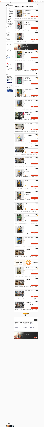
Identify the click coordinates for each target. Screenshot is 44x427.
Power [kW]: (7, 49)
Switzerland (9, 64)
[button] (43, 1)
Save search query (26, 313)
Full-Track (16, 323)
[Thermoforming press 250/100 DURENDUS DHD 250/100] (19, 115)
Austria (9, 63)
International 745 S (25, 326)
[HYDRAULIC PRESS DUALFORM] (19, 66)
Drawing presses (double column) (11, 8)
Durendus (8, 34)
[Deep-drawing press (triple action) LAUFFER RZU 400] (19, 172)
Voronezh (8, 39)
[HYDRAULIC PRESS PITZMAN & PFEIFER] (19, 80)
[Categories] (8, 1)
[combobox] (9, 59)
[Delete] (32, 6)
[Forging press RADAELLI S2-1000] (19, 183)
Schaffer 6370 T (32, 327)
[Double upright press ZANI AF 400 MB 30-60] (19, 195)
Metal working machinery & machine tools (10, 6)
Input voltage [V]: (8, 51)
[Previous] (36, 73)
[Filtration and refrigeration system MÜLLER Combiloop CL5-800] (19, 126)
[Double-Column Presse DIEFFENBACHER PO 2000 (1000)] (19, 92)
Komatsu (8, 35)
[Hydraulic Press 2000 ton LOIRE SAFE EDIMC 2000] (19, 36)
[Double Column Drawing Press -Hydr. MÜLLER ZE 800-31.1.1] (19, 270)
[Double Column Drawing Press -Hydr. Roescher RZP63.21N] (19, 240)
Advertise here (10, 423)
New (8, 67)
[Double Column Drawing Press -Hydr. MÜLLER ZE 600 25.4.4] (19, 293)
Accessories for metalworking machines (10, 20)
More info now (35, 262)
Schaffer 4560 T (32, 326)
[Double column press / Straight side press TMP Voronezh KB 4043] (19, 13)
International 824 (25, 327)
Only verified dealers (9, 77)
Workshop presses (11, 12)
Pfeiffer (8, 38)
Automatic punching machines (11, 15)
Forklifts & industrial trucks (10, 27)
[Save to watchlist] (37, 11)
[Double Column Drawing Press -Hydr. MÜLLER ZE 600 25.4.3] (19, 305)
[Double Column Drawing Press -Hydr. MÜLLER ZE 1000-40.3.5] (19, 252)
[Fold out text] (26, 19)
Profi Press (31, 323)
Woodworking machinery (9, 24)
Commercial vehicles (10, 23)
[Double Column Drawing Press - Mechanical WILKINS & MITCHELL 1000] (19, 103)
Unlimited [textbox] (8, 59)
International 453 (17, 327)
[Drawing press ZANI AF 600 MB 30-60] (19, 206)
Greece (9, 62)
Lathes (9, 18)
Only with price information (10, 45)
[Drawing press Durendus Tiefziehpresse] (19, 137)
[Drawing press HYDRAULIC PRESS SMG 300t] (19, 54)
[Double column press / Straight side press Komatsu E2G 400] (19, 149)
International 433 (17, 326)
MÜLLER (8, 33)
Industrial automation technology (9, 26)
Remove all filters (26, 7)
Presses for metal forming (10, 7)
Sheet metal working (10, 17)
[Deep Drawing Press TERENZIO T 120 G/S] (19, 25)
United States (9, 57)
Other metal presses (11, 14)
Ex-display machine (9, 68)
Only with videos (9, 76)
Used (8, 69)
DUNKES (8, 36)
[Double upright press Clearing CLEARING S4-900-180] (19, 217)
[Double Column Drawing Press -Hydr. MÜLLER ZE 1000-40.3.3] (19, 282)
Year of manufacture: (8, 46)
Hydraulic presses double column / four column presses (11, 11)
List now (35, 337)
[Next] (23, 13)
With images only (9, 75)
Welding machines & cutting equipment (10, 22)
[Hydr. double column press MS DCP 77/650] (19, 229)
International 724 (25, 323)
